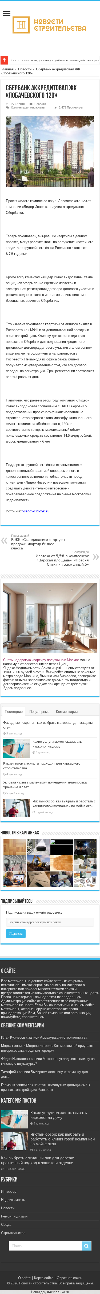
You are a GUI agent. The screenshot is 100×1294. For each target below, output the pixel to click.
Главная (7, 69)
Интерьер (8, 1191)
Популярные (39, 712)
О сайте (24, 1278)
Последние (14, 712)
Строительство (13, 1233)
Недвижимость (13, 1200)
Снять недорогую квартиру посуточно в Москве (41, 660)
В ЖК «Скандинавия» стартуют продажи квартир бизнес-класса (38, 542)
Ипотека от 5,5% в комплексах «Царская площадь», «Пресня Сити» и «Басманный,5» (62, 558)
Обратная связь (69, 1278)
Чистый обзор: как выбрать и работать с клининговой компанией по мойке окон (62, 1139)
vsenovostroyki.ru (35, 511)
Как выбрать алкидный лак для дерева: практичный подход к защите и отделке (37, 1160)
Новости (24, 69)
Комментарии (67, 712)
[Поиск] (86, 1246)
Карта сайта (43, 1278)
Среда (6, 1225)
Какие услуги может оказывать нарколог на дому (58, 1115)
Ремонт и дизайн (14, 1216)
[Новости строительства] (50, 24)
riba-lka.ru (61, 1292)
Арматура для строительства (63, 1037)
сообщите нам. (33, 1017)
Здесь (8, 688)
